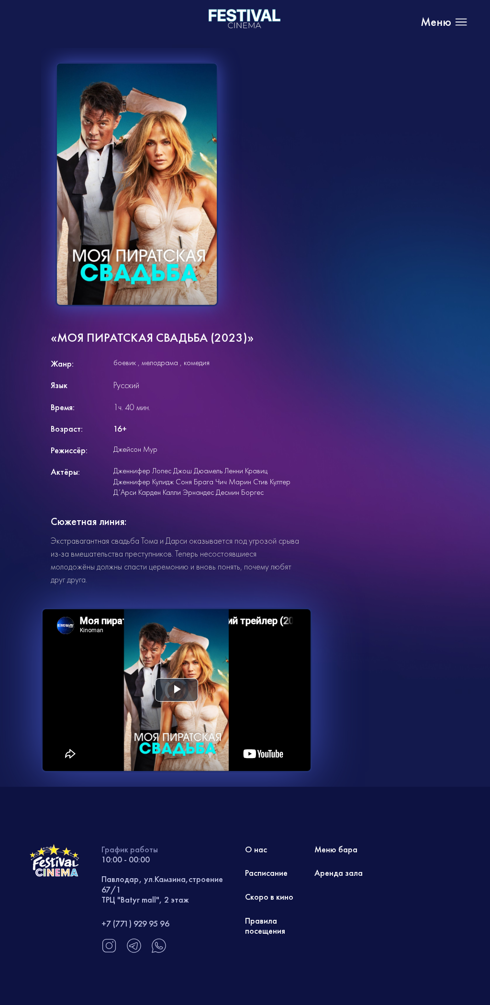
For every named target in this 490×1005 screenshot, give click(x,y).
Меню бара (335, 849)
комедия (197, 362)
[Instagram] (109, 951)
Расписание (266, 872)
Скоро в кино (269, 896)
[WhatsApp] (159, 951)
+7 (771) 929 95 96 (135, 923)
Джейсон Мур (135, 449)
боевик (124, 362)
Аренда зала (338, 872)
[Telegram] (134, 951)
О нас (256, 849)
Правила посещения (265, 926)
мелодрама (160, 362)
